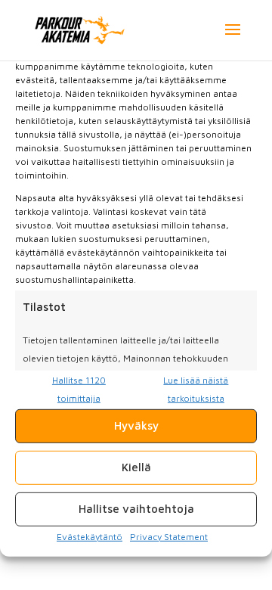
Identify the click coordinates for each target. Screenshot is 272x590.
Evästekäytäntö (89, 536)
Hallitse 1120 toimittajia (79, 389)
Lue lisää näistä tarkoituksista (195, 389)
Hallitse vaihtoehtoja (136, 508)
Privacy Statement (169, 536)
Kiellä (136, 467)
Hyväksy (136, 425)
